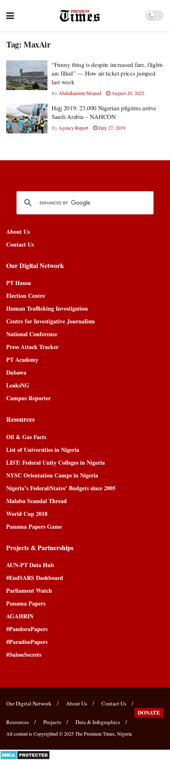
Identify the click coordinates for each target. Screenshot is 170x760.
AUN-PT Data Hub (30, 564)
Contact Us (20, 244)
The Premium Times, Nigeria (103, 733)
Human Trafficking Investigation (47, 308)
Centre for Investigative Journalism (50, 321)
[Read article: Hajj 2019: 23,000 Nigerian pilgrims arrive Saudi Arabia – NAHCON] (26, 118)
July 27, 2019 (111, 127)
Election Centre (25, 295)
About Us (18, 231)
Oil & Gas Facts (26, 436)
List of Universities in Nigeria (42, 449)
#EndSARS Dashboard (34, 577)
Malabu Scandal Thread (36, 500)
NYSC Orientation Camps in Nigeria (52, 475)
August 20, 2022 (127, 93)
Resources (17, 722)
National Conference (31, 334)
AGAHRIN (19, 616)
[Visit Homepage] (79, 15)
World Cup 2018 (26, 513)
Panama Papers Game (34, 526)
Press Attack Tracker (32, 346)
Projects (52, 722)
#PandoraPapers (26, 629)
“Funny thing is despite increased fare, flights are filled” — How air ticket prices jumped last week (107, 73)
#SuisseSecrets (23, 654)
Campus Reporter (28, 398)
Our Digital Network (29, 703)
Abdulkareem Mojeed (80, 93)
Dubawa (16, 372)
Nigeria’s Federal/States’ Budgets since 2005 (61, 488)
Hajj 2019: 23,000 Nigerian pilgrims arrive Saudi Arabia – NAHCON (104, 112)
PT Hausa (18, 282)
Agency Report (73, 127)
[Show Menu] (10, 15)
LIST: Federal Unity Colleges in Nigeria (55, 462)
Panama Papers (25, 603)
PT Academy (22, 359)
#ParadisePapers (26, 641)
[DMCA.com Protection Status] (25, 754)
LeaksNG (17, 385)
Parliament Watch (29, 590)
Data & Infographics (98, 722)
